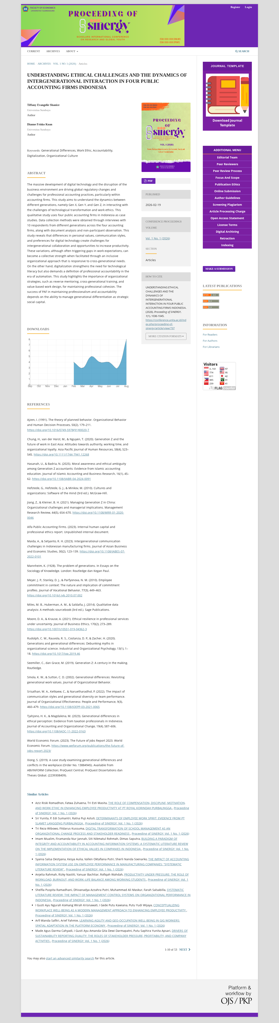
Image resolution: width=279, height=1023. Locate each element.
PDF (150, 180)
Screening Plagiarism (227, 205)
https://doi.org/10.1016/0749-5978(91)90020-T (58, 430)
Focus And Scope (227, 178)
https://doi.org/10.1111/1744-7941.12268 (61, 454)
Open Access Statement (227, 218)
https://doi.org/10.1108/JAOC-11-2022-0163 (56, 731)
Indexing (227, 245)
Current (33, 51)
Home (31, 63)
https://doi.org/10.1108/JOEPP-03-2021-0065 (70, 707)
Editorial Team (227, 157)
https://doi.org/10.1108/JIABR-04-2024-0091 (61, 479)
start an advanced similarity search (70, 958)
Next (183, 949)
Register (235, 7)
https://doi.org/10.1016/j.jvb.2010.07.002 (54, 595)
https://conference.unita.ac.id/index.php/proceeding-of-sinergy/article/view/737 (166, 324)
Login (248, 7)
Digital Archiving (227, 232)
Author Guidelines (227, 198)
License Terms (227, 225)
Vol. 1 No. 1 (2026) (64, 63)
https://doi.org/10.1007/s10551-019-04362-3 (57, 629)
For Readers (210, 334)
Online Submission (227, 191)
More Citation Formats (165, 336)
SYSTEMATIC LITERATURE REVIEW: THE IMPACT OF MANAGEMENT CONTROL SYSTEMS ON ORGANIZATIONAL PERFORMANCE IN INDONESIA (113, 895)
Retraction (227, 238)
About (71, 51)
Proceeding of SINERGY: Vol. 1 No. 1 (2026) (114, 823)
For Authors (210, 340)
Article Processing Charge (227, 211)
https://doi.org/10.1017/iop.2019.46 (56, 654)
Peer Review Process (227, 171)
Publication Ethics (227, 184)
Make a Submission (219, 268)
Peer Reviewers (227, 164)
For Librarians (211, 347)
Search (243, 51)
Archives (53, 51)
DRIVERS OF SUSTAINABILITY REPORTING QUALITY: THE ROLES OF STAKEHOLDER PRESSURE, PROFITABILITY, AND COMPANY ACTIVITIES (111, 936)
